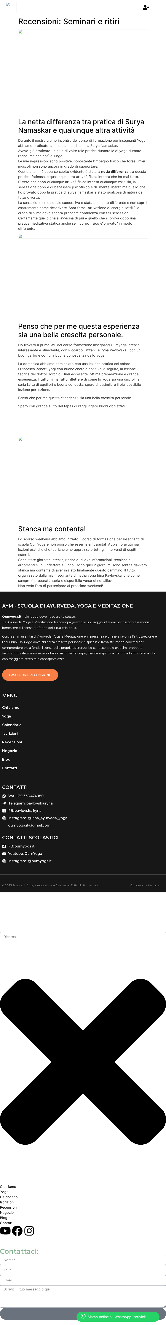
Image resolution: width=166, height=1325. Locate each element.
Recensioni (12, 742)
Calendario (12, 725)
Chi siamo (10, 708)
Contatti (9, 768)
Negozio (9, 751)
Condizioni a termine (145, 885)
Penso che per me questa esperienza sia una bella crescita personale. (79, 330)
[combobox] (83, 936)
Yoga (6, 716)
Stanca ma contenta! (52, 529)
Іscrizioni (10, 734)
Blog (6, 759)
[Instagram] (29, 1230)
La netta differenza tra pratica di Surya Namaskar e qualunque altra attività (81, 125)
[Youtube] (5, 1230)
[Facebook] (17, 1230)
